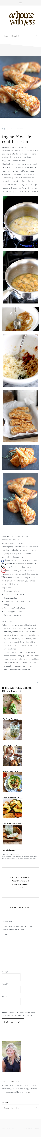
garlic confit (12, 858)
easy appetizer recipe (27, 856)
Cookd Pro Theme (22, 1128)
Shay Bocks (35, 1128)
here (29, 1092)
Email (5, 984)
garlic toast (19, 858)
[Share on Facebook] (3, 561)
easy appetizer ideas (15, 856)
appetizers (20, 128)
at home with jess (20, 19)
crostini (8, 856)
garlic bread (5, 858)
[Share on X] (3, 566)
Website (5, 996)
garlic (35, 856)
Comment (6, 934)
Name (5, 972)
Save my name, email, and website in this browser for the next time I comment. (18, 1013)
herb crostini (25, 858)
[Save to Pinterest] (3, 570)
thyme (34, 858)
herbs (31, 858)
